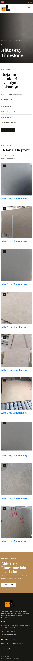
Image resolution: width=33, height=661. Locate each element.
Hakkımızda (4, 643)
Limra (26, 40)
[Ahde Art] (9, 603)
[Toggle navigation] (29, 8)
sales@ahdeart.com (31, 2)
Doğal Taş (20, 40)
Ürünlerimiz (12, 40)
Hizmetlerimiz (14, 643)
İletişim (21, 643)
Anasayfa (4, 40)
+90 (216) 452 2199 (28, 2)
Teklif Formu (8, 130)
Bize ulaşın (8, 585)
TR (5, 2)
